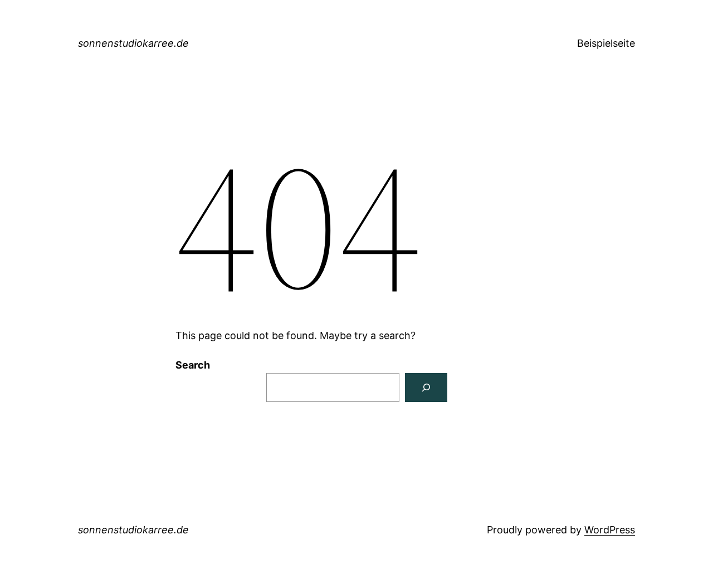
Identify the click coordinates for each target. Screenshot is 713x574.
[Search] (426, 387)
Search (192, 365)
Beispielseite (606, 43)
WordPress (609, 530)
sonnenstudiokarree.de (133, 43)
